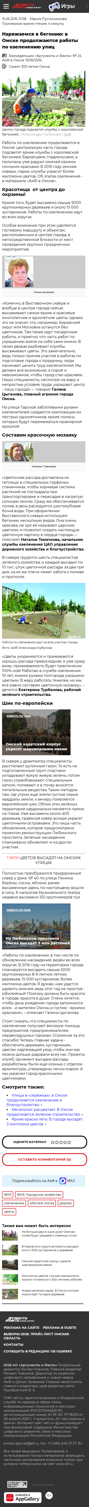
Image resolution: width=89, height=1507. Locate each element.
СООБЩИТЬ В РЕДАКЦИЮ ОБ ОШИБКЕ (38, 1351)
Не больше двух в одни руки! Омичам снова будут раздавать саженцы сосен (49, 1233)
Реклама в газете (59, 1328)
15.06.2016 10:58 (14, 19)
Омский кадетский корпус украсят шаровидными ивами (46, 1263)
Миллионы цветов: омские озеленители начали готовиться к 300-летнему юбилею (52, 1277)
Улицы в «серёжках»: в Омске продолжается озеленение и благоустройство (37, 1100)
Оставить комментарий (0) (44, 1159)
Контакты (13, 1345)
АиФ (67, 134)
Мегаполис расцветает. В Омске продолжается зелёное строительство (43, 1112)
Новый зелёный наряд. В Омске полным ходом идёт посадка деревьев (50, 1292)
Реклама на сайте (21, 1328)
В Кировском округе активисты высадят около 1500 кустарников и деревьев (50, 1248)
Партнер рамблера (43, 1484)
